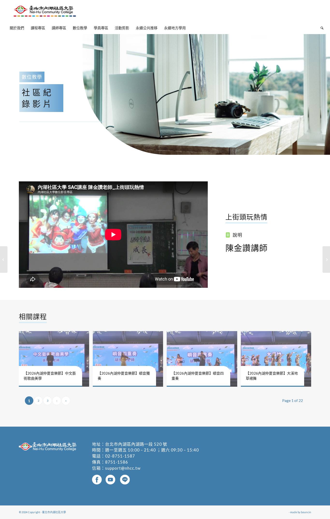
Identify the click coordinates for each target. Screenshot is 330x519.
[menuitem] (17, 28)
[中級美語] (3, 259)
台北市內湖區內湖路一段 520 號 (136, 444)
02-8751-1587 (120, 456)
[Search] (320, 28)
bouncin (306, 512)
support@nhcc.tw (123, 468)
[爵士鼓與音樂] (326, 259)
